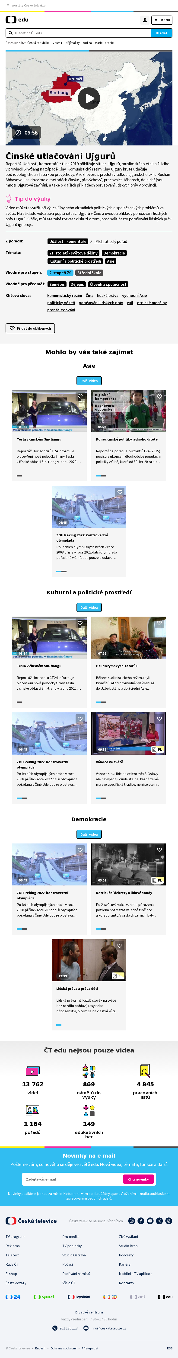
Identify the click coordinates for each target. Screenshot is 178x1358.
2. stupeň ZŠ (60, 272)
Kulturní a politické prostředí (75, 261)
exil (130, 302)
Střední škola (89, 272)
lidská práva (107, 295)
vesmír (57, 43)
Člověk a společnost (108, 284)
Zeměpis (57, 284)
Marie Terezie (104, 43)
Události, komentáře (67, 241)
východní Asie (134, 295)
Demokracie (114, 253)
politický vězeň (61, 302)
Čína (89, 295)
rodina (87, 43)
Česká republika (38, 43)
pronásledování (61, 309)
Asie (110, 261)
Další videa (89, 380)
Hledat (161, 33)
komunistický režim (64, 295)
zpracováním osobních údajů (88, 1198)
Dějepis (77, 284)
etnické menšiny (152, 302)
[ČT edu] (17, 22)
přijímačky (73, 43)
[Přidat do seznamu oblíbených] (80, 396)
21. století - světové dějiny (73, 253)
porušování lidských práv (101, 302)
